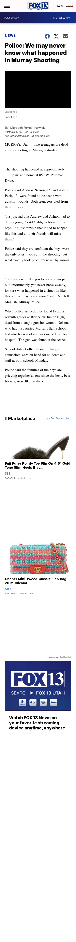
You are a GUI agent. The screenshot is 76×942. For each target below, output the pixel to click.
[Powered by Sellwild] (65, 657)
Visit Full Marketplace (58, 418)
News (10, 36)
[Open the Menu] (7, 6)
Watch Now (64, 6)
